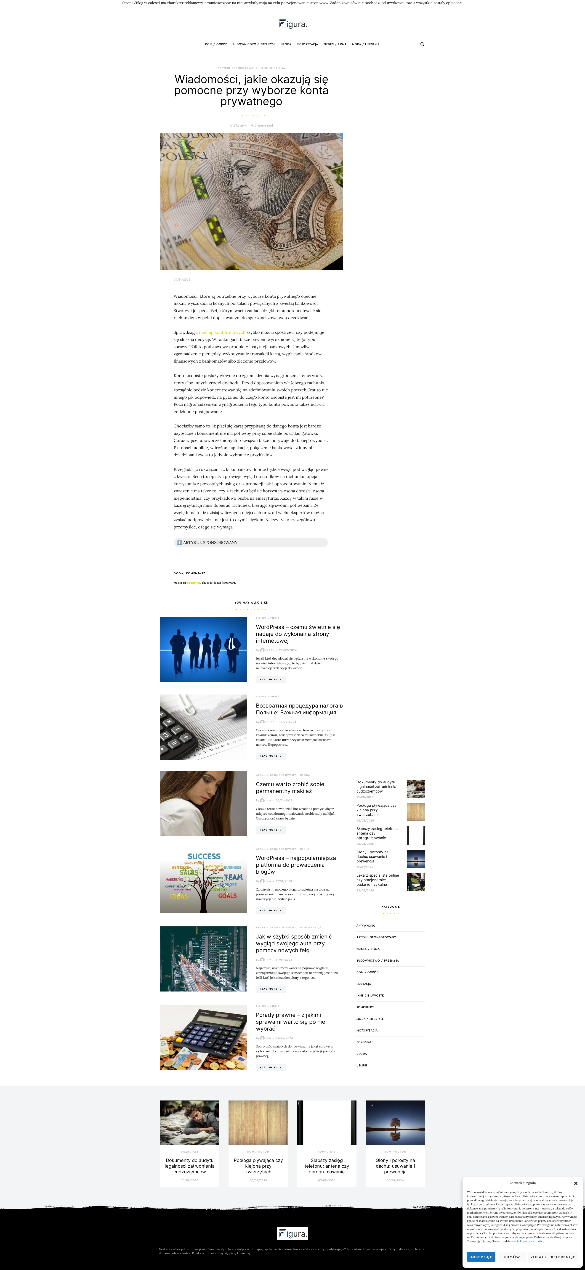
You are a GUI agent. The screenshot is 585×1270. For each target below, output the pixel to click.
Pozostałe (364, 1042)
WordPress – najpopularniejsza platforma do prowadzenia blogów (296, 865)
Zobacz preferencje (553, 1257)
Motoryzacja (307, 44)
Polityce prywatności (530, 1241)
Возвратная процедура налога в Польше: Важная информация (299, 709)
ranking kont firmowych (222, 332)
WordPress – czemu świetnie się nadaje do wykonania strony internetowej (298, 634)
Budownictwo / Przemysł (254, 44)
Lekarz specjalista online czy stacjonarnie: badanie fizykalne (377, 880)
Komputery (365, 1007)
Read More (268, 679)
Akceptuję (481, 1257)
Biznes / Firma (335, 44)
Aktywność (365, 926)
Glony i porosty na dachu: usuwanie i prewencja (372, 856)
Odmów (512, 1257)
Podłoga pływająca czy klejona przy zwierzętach (376, 810)
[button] (576, 1183)
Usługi (305, 849)
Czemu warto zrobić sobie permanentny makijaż (290, 787)
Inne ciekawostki (370, 995)
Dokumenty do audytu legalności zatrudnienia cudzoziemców (376, 786)
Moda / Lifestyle (366, 44)
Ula (268, 800)
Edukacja (363, 984)
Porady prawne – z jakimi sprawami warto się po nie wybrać (290, 1022)
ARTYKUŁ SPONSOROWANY (238, 68)
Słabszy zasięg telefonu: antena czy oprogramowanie (327, 1166)
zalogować (193, 583)
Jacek (270, 650)
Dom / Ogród (216, 44)
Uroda (286, 44)
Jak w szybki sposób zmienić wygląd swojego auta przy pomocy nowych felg (294, 943)
